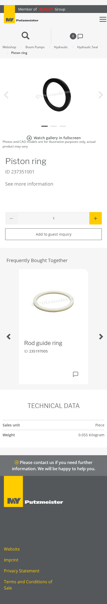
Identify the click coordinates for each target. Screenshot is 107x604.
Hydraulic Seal (87, 47)
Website (12, 549)
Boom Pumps (35, 47)
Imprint (11, 560)
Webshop (9, 47)
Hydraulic (61, 47)
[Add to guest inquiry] (75, 374)
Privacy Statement (21, 571)
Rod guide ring (43, 343)
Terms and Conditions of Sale (28, 585)
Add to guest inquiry (53, 234)
